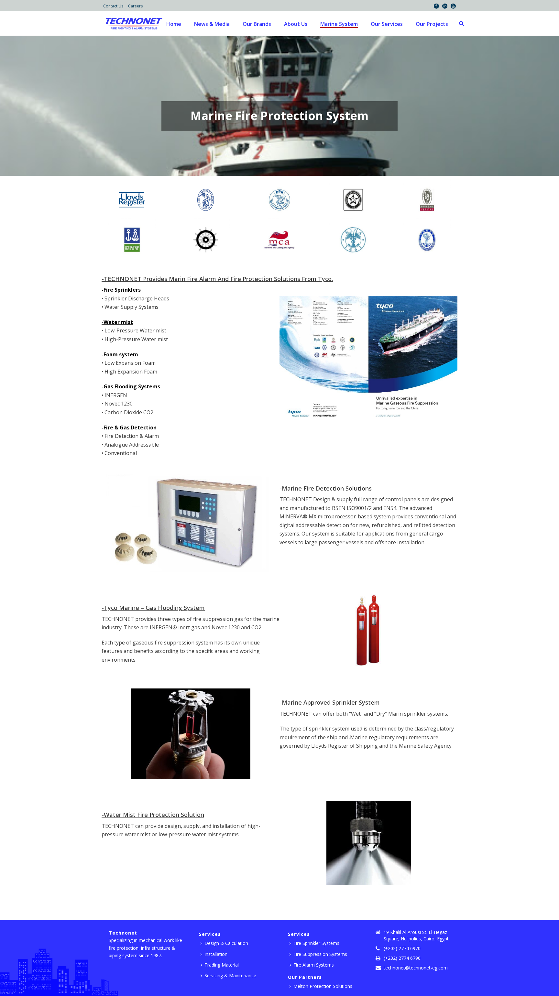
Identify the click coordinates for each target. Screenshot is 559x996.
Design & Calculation (226, 943)
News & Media (212, 23)
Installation (215, 954)
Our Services (387, 23)
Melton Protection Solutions (322, 986)
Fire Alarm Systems (313, 965)
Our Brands (257, 23)
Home (173, 23)
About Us (295, 23)
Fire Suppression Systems (320, 954)
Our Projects (432, 23)
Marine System (339, 23)
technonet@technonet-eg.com (416, 968)
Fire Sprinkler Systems (316, 943)
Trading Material (221, 965)
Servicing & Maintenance (230, 975)
